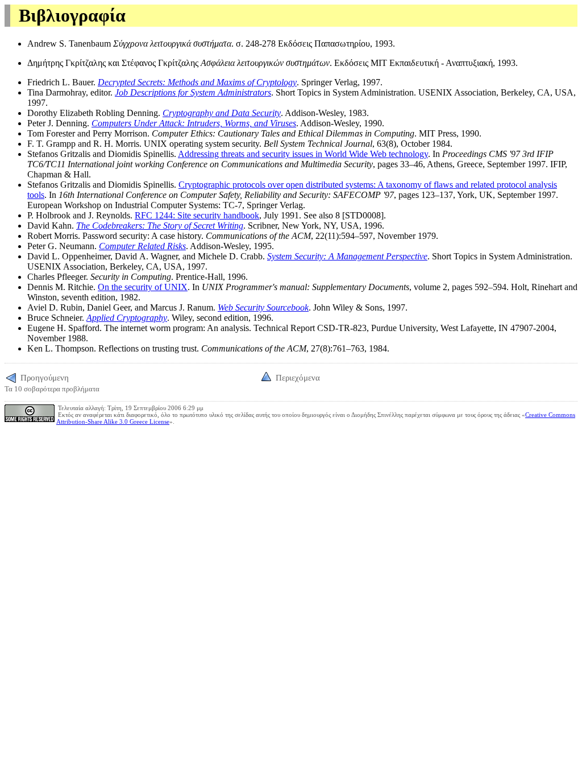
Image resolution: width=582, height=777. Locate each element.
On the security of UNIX (143, 287)
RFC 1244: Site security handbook (197, 215)
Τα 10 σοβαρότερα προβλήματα (52, 383)
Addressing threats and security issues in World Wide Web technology (303, 154)
